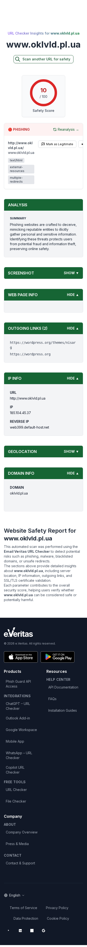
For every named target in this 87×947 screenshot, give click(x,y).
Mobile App (15, 741)
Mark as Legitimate (59, 144)
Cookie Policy (58, 918)
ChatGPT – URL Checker (18, 706)
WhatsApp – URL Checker (19, 755)
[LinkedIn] (20, 930)
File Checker (16, 801)
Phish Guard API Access (18, 683)
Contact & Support (20, 863)
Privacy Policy (57, 908)
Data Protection (26, 918)
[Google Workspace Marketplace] (43, 930)
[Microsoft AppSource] (32, 930)
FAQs (52, 699)
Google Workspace (21, 730)
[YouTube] (9, 930)
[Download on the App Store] (21, 657)
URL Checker (16, 790)
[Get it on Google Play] (57, 657)
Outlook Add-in (18, 718)
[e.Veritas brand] (43, 632)
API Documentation (63, 687)
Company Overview (21, 832)
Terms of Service (23, 908)
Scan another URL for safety (46, 59)
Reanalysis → (68, 129)
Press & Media (17, 844)
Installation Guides (62, 710)
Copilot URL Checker (15, 769)
